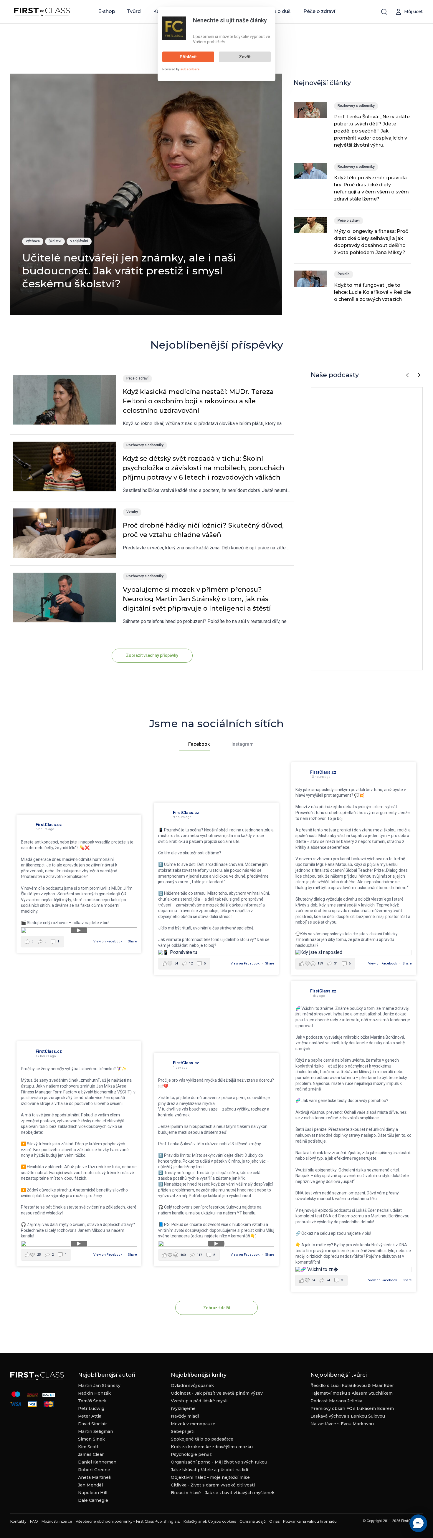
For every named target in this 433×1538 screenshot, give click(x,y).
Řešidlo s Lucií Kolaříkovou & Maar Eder (352, 1385)
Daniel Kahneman (97, 1462)
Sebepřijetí (182, 1431)
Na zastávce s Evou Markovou (342, 1423)
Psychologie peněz (191, 1454)
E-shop (106, 11)
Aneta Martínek (94, 1477)
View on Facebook (108, 941)
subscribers (190, 69)
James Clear (91, 1454)
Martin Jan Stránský (99, 1385)
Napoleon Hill (92, 1492)
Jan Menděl (90, 1485)
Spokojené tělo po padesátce (202, 1439)
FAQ (34, 1521)
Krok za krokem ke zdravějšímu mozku (212, 1446)
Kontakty (18, 1521)
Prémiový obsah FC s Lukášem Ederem (352, 1408)
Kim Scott (88, 1446)
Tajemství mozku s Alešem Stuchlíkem (351, 1393)
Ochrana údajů (252, 1521)
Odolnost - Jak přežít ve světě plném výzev (217, 1393)
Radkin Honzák (94, 1393)
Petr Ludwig (91, 1408)
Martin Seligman (95, 1431)
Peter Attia (89, 1416)
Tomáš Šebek (92, 1400)
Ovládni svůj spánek (192, 1385)
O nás (274, 1521)
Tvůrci (134, 11)
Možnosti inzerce (57, 1521)
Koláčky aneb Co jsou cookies (210, 1521)
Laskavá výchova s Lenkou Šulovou (347, 1416)
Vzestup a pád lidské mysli (199, 1400)
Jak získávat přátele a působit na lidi (209, 1469)
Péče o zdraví (319, 11)
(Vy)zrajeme (183, 1408)
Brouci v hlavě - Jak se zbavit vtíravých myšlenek (223, 1492)
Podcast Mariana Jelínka (336, 1400)
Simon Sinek (91, 1439)
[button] (418, 1523)
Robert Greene (94, 1469)
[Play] (79, 930)
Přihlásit (188, 56)
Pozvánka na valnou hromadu (310, 1521)
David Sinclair (92, 1423)
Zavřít (245, 56)
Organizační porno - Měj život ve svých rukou (219, 1462)
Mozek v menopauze (193, 1423)
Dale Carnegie (93, 1500)
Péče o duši (278, 11)
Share (132, 941)
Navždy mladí (185, 1416)
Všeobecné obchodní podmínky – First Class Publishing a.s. (128, 1521)
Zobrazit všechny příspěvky (152, 655)
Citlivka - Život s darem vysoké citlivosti (213, 1485)
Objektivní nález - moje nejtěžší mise (210, 1477)
